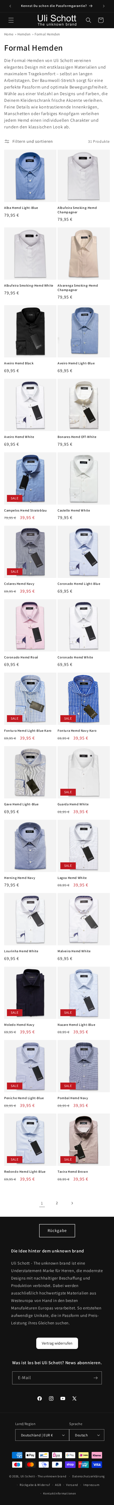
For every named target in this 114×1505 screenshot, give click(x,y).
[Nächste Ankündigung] (104, 6)
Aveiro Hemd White (19, 437)
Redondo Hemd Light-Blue (25, 1171)
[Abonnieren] (95, 1377)
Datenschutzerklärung (88, 1476)
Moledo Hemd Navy (19, 1025)
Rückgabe (57, 1230)
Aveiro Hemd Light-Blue (76, 363)
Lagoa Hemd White (72, 878)
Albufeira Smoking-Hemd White (28, 285)
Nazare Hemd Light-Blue (76, 1025)
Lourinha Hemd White (21, 951)
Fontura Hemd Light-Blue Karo (28, 730)
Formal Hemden (47, 34)
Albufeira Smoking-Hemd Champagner (77, 210)
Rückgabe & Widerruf (35, 1485)
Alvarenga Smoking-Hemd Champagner (78, 287)
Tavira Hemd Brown (73, 1171)
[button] (11, 20)
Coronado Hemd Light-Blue (79, 584)
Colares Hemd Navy (19, 584)
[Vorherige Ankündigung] (10, 6)
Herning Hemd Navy (19, 878)
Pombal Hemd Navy (73, 1098)
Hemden (23, 34)
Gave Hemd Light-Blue (21, 804)
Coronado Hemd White (75, 657)
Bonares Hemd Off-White (77, 437)
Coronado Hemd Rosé (21, 657)
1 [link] (42, 1203)
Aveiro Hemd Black (18, 363)
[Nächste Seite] (72, 1203)
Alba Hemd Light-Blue (21, 208)
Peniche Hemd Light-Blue (24, 1098)
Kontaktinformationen (59, 1493)
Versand (72, 1485)
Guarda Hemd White (73, 804)
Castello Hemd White (74, 510)
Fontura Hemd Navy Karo (77, 730)
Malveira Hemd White (74, 951)
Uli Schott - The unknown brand (43, 1476)
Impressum (91, 1485)
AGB (58, 1485)
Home (9, 34)
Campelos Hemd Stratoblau (25, 510)
